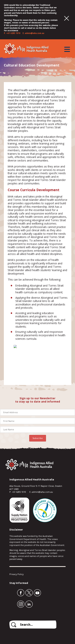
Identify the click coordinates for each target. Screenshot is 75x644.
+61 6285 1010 (13, 33)
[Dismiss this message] (66, 18)
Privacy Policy (16, 574)
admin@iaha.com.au (34, 33)
